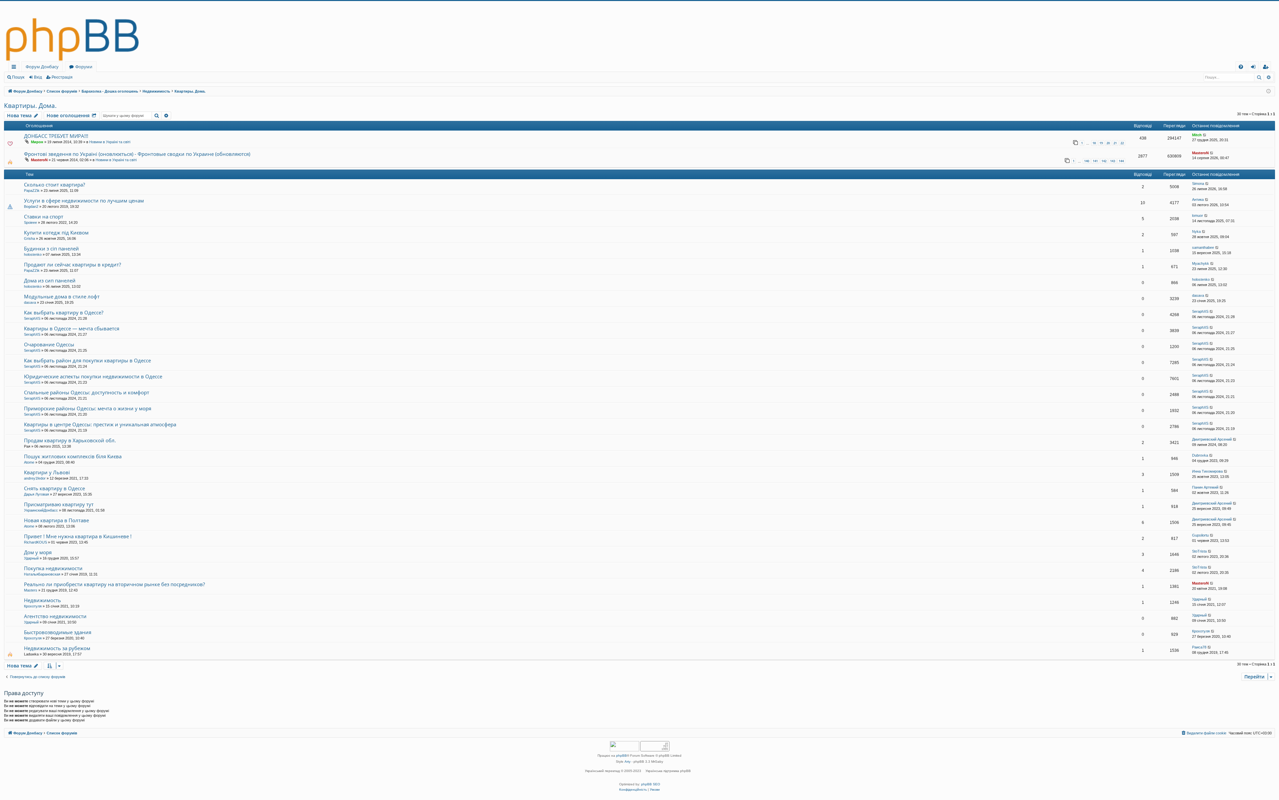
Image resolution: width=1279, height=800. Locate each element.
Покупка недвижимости (53, 568)
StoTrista (1199, 551)
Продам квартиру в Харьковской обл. (70, 440)
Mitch (1197, 135)
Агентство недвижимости (55, 616)
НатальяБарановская (42, 574)
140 (1086, 161)
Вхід (38, 77)
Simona (1198, 184)
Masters (30, 590)
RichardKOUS (35, 542)
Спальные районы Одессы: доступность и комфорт (86, 392)
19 (1101, 143)
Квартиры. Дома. (30, 105)
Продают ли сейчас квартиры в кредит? (72, 264)
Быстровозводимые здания (57, 632)
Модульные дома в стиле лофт (62, 296)
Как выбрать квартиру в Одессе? (63, 312)
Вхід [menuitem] (1255, 68)
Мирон (37, 142)
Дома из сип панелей (50, 280)
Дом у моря (38, 552)
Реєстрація (62, 77)
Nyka (1196, 231)
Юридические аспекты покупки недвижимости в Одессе (93, 376)
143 (1112, 161)
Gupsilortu (1200, 535)
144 (1121, 161)
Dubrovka (1200, 455)
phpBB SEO (650, 784)
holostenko (33, 254)
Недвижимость (42, 600)
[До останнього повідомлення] (1205, 135)
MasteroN (39, 160)
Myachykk (1200, 263)
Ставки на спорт (43, 216)
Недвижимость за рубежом (57, 648)
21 (1115, 143)
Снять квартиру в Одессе (54, 488)
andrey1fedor (35, 478)
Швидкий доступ (15, 68)
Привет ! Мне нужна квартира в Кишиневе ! (78, 536)
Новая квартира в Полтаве (56, 520)
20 (1108, 143)
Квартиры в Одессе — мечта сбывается (71, 328)
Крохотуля (33, 606)
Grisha (29, 238)
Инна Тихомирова (1207, 471)
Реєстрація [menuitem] (1267, 68)
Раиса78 (1199, 647)
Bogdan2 (31, 206)
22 (1122, 143)
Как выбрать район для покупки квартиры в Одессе (87, 360)
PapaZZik (32, 191)
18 (1094, 143)
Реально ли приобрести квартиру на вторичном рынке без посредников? (114, 584)
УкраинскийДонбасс (41, 510)
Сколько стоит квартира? (54, 184)
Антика (1198, 199)
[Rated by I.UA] (624, 747)
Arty (628, 761)
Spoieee (30, 222)
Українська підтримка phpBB (668, 771)
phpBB (621, 755)
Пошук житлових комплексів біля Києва (73, 456)
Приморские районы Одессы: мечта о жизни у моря (87, 408)
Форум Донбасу (42, 67)
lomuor (1197, 215)
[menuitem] (1241, 67)
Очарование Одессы (49, 344)
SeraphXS (32, 318)
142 (1103, 161)
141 (1095, 161)
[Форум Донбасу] (639, 31)
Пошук (18, 77)
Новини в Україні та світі (109, 142)
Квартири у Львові (47, 472)
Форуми (83, 67)
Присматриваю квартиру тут (59, 504)
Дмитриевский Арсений (1212, 439)
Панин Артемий (1205, 487)
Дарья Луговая (36, 494)
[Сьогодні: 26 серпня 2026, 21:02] (1268, 91)
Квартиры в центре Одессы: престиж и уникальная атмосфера (100, 424)
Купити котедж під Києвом (56, 232)
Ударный (31, 558)
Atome (29, 462)
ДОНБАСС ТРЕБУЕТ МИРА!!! (56, 136)
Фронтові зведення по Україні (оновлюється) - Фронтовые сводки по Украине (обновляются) (137, 154)
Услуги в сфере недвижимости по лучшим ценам (84, 200)
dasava (30, 302)
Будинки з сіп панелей (51, 248)
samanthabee (1203, 247)
